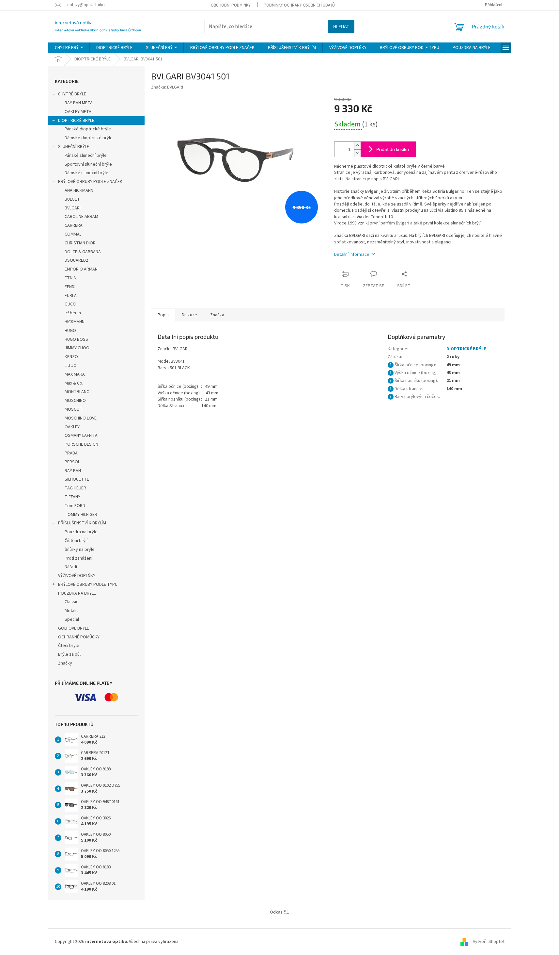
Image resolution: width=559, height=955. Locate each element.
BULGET (72, 199)
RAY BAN (73, 471)
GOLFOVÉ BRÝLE (73, 628)
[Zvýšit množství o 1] (357, 145)
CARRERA (74, 225)
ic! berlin (73, 313)
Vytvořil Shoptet (489, 941)
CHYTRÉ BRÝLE (72, 94)
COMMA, (73, 234)
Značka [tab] (217, 315)
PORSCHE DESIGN (81, 444)
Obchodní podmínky (231, 5)
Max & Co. (74, 383)
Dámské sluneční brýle (86, 173)
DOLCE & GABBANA (83, 252)
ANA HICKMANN (79, 190)
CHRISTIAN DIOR (80, 243)
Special (72, 619)
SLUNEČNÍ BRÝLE (73, 146)
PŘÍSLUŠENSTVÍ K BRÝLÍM (82, 523)
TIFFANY (72, 497)
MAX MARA (75, 374)
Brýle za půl (69, 654)
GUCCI (70, 304)
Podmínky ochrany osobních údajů (299, 5)
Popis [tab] (163, 315)
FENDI (70, 287)
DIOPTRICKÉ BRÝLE (76, 120)
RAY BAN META (79, 103)
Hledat (341, 26)
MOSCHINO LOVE (81, 418)
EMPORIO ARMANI (82, 269)
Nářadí (71, 567)
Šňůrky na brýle (80, 549)
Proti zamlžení (78, 558)
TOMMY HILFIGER (81, 514)
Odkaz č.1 (279, 912)
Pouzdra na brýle (81, 532)
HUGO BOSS (76, 339)
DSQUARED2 (76, 260)
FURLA (71, 295)
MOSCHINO (75, 400)
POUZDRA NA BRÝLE (77, 593)
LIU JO (71, 365)
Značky (65, 663)
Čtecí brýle (68, 645)
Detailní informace (351, 254)
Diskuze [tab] (189, 315)
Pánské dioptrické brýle (88, 129)
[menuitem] (68, 47)
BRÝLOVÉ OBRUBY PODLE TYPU (87, 584)
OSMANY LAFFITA (81, 435)
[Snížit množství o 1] (357, 153)
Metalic (72, 610)
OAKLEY (72, 427)
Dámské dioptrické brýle (89, 138)
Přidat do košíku (392, 149)
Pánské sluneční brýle (86, 155)
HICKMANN (75, 322)
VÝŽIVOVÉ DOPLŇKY (76, 575)
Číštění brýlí (76, 540)
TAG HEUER (75, 488)
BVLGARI (73, 208)
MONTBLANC (77, 391)
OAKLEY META (78, 111)
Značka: (167, 87)
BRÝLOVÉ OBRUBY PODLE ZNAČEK (90, 181)
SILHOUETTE (77, 479)
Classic (71, 602)
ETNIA (70, 278)
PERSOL (72, 462)
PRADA (71, 453)
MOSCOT (74, 409)
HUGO (70, 330)
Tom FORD (75, 505)
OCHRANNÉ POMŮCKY (79, 637)
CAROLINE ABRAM (81, 216)
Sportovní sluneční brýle (88, 164)
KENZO (71, 357)
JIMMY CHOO (77, 348)
